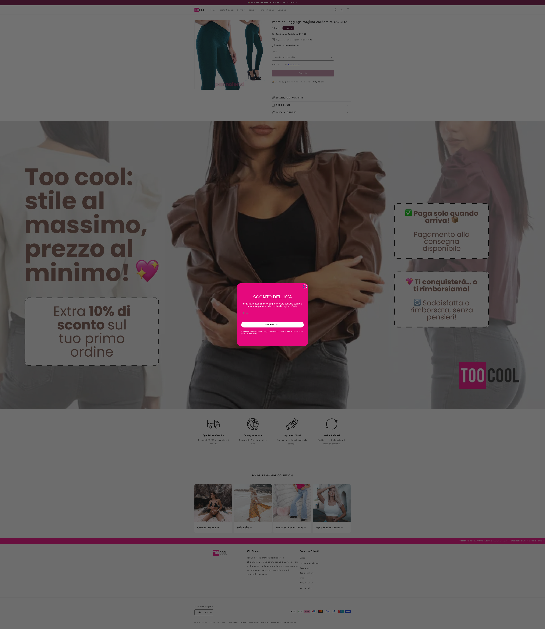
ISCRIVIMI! (272, 324)
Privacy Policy (251, 334)
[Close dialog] (305, 286)
